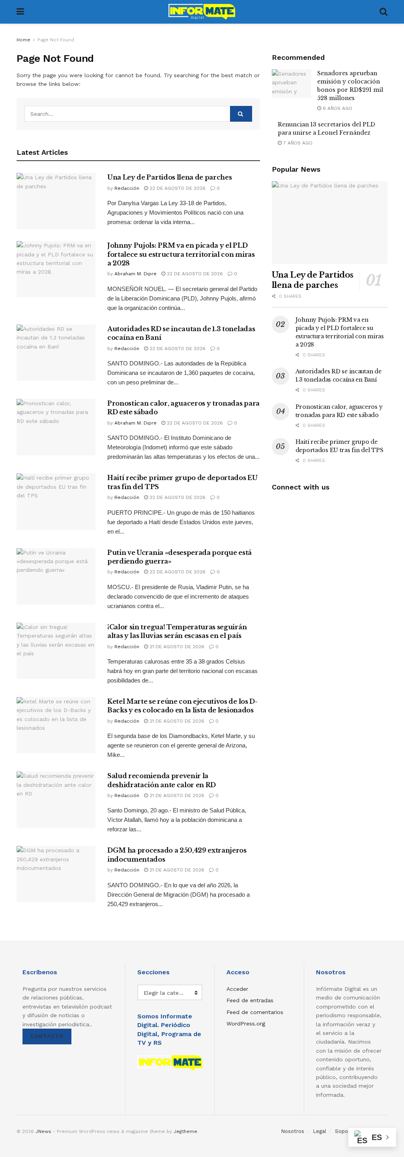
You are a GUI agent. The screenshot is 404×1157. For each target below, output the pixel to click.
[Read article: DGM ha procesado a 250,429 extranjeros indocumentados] (56, 874)
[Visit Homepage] (202, 12)
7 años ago (297, 143)
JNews (43, 1131)
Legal (319, 1131)
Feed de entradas (249, 1000)
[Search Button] (383, 12)
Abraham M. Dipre (135, 273)
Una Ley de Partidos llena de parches (169, 177)
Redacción (126, 188)
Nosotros (292, 1131)
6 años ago (336, 108)
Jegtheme (185, 1131)
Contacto (47, 1036)
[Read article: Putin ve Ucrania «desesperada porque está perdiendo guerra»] (56, 576)
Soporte (345, 1131)
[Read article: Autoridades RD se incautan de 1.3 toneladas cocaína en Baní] (56, 352)
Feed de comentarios (254, 1012)
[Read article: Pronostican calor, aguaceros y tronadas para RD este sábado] (56, 427)
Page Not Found (55, 40)
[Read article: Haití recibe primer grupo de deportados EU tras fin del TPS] (56, 501)
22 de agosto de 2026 (177, 188)
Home (23, 40)
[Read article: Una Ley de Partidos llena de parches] (56, 201)
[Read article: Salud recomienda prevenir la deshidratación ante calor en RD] (56, 799)
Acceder (237, 989)
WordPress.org (245, 1023)
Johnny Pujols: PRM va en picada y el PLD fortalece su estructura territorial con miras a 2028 (181, 254)
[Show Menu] (20, 12)
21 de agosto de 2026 (176, 646)
